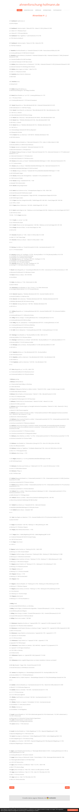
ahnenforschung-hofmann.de (39, 5)
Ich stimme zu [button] (73, 810)
